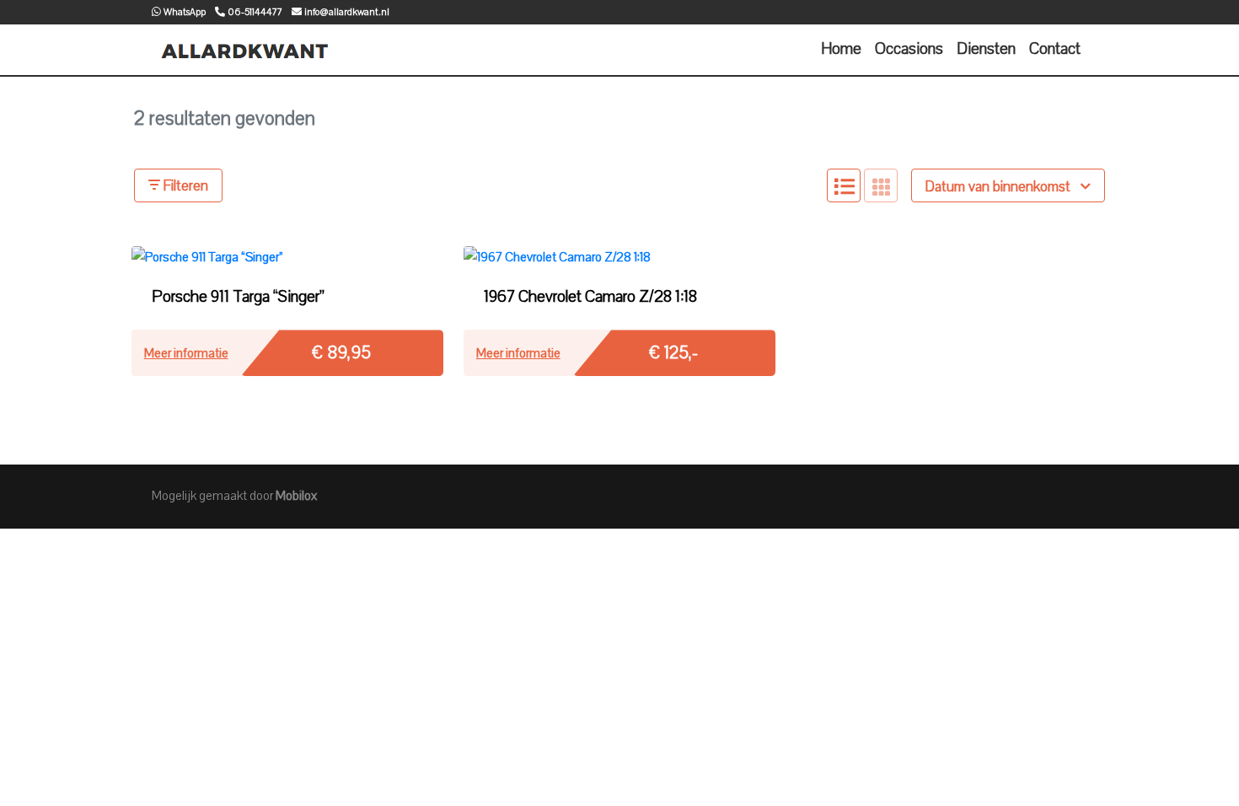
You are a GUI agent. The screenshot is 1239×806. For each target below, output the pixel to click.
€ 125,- (674, 352)
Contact (1055, 49)
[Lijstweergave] (844, 185)
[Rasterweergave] (881, 185)
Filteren (184, 186)
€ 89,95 (342, 352)
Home (841, 49)
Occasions (909, 49)
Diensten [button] (986, 49)
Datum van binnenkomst (999, 186)
